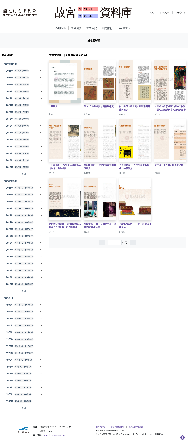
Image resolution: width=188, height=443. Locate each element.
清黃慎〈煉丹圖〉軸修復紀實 (168, 165)
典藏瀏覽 (76, 28)
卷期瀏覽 (60, 28)
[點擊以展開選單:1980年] (39, 325)
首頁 (151, 12)
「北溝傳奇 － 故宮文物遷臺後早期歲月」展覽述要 (65, 167)
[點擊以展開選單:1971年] (38, 387)
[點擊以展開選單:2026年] (38, 70)
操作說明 (180, 12)
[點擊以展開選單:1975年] (39, 359)
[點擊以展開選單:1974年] (38, 366)
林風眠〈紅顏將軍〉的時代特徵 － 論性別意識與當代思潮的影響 (170, 108)
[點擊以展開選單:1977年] (39, 346)
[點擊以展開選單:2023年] (38, 91)
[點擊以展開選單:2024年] (38, 84)
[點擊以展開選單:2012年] (38, 167)
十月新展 (53, 106)
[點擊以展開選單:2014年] (38, 153)
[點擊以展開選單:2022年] (38, 98)
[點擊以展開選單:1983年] (39, 304)
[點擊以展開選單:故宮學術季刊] (33, 180)
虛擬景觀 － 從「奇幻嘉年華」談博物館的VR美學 (100, 225)
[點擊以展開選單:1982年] (39, 311)
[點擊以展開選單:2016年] (38, 139)
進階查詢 (91, 28)
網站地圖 (164, 12)
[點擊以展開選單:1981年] (39, 318)
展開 (23, 174)
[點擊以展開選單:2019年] (38, 119)
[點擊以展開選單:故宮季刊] (32, 297)
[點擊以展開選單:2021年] (38, 105)
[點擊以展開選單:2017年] (38, 132)
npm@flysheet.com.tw (54, 435)
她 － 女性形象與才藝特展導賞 (99, 106)
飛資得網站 (100, 426)
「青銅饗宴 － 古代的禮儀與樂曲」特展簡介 (134, 167)
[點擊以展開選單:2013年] (38, 160)
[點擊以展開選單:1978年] (39, 339)
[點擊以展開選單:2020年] (38, 112)
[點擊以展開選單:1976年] (39, 353)
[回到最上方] (182, 437)
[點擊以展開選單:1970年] (38, 394)
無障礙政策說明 (136, 426)
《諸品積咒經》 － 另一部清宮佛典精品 (135, 225)
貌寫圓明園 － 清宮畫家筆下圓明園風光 (100, 167)
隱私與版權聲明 (117, 426)
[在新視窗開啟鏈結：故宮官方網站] (20, 12)
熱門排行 (107, 28)
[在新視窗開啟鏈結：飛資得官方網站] (16, 430)
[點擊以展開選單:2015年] (38, 146)
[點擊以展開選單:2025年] (38, 77)
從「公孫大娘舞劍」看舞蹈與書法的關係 (134, 108)
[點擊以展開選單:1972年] (38, 380)
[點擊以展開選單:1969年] (38, 401)
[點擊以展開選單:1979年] (39, 332)
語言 (125, 28)
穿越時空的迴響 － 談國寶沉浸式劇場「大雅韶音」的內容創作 (65, 225)
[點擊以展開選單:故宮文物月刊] (33, 63)
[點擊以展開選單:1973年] (38, 373)
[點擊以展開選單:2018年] (38, 125)
